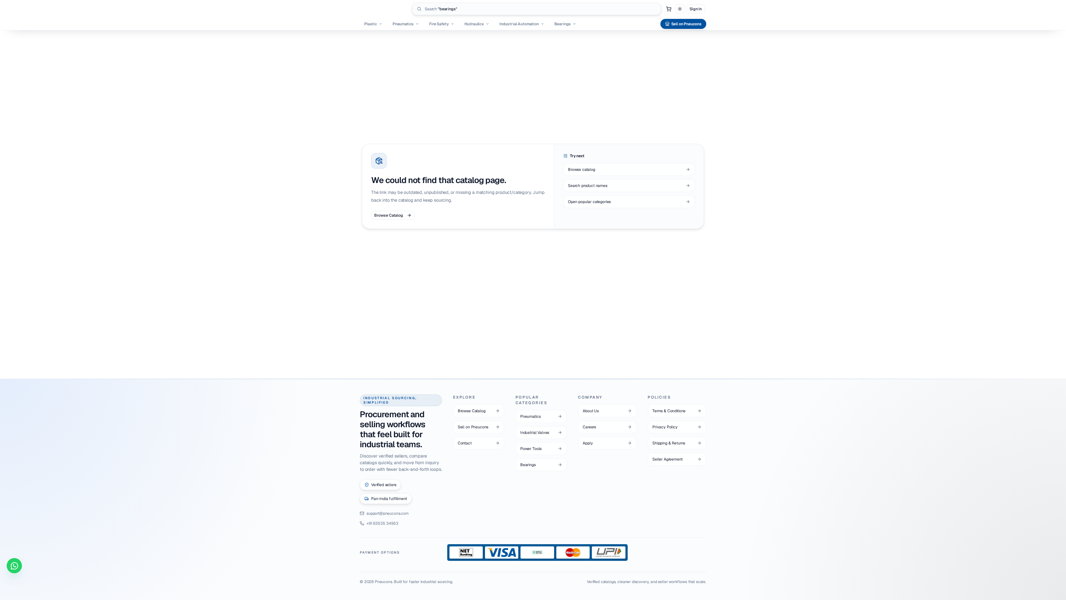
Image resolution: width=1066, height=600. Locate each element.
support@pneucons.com (387, 513)
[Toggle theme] (679, 8)
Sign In (696, 8)
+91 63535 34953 (382, 523)
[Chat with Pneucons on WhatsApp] (14, 565)
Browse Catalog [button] (388, 215)
